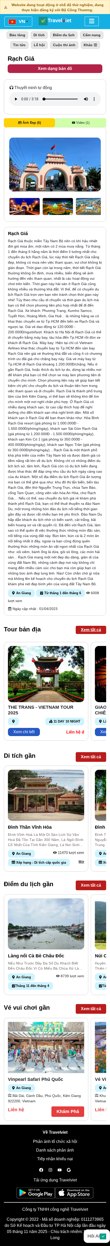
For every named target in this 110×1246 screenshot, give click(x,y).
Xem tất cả (91, 630)
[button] (24, 206)
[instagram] (50, 1170)
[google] (69, 1170)
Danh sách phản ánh (55, 1150)
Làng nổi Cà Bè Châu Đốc (36, 955)
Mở (81, 862)
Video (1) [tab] (82, 123)
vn (21, 21)
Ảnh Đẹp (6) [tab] (31, 123)
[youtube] (60, 1170)
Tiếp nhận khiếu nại (55, 1159)
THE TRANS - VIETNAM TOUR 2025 (40, 710)
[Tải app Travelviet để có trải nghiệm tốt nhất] (36, 1194)
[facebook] (41, 1170)
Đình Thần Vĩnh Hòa (30, 827)
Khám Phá (68, 1111)
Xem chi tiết (24, 732)
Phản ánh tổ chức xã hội (55, 1141)
